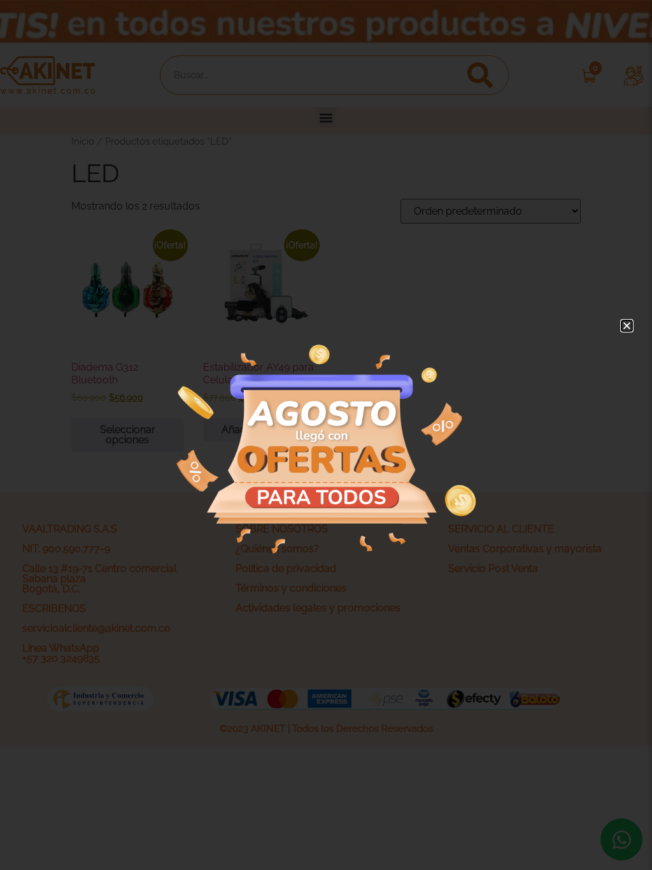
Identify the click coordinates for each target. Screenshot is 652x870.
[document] (326, 435)
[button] (627, 326)
